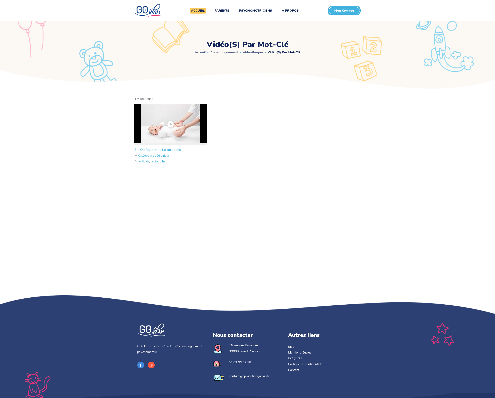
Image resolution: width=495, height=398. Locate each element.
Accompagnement (224, 52)
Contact (293, 370)
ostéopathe (157, 161)
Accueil (200, 52)
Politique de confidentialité (306, 364)
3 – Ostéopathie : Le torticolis (157, 149)
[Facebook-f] (140, 365)
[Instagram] (151, 365)
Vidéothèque (253, 52)
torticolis (143, 161)
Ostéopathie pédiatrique (154, 155)
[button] (344, 10)
